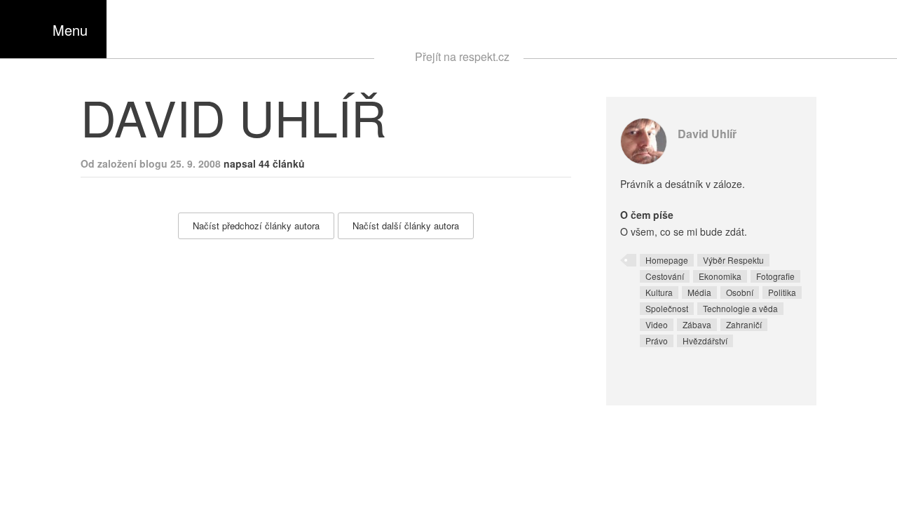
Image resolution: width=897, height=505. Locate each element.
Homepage (666, 260)
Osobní (739, 292)
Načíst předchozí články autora (256, 225)
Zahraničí (744, 324)
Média (699, 292)
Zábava (697, 324)
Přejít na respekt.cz (462, 56)
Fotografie (775, 276)
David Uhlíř (707, 134)
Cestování (664, 276)
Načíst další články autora (405, 225)
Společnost (666, 308)
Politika (782, 292)
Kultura (659, 292)
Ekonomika (720, 276)
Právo (656, 340)
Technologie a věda (740, 308)
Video (656, 324)
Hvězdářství (705, 340)
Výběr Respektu (733, 260)
